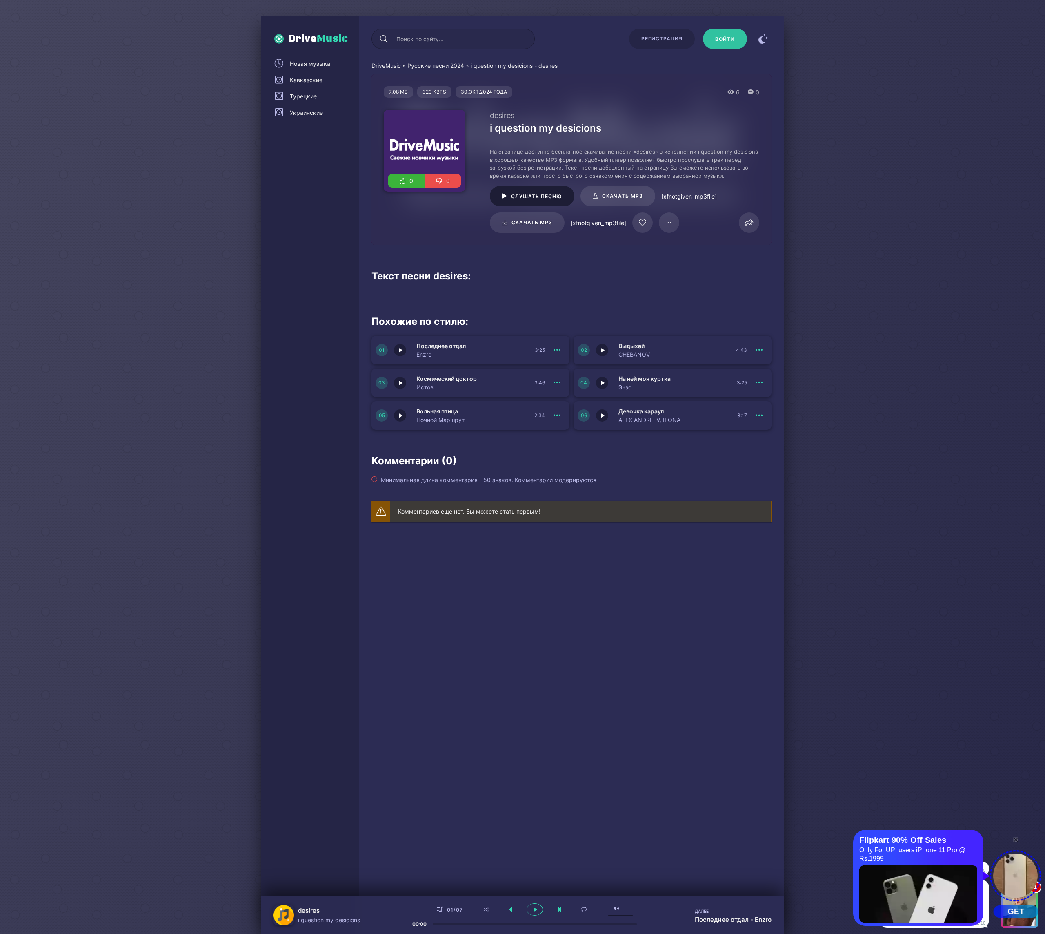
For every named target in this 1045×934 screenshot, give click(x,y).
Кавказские (306, 79)
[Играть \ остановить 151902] (602, 415)
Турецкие (303, 96)
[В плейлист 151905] (557, 383)
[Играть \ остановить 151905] (400, 383)
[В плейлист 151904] (759, 383)
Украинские (306, 112)
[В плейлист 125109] (669, 222)
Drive (318, 39)
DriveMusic (386, 65)
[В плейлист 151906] (759, 350)
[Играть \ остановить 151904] (602, 383)
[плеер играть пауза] (535, 909)
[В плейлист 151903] (557, 415)
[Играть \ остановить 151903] (400, 415)
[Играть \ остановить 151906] (602, 350)
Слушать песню (536, 196)
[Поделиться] (749, 222)
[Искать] (383, 39)
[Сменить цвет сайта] (763, 39)
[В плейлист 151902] (759, 415)
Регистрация (662, 39)
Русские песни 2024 (435, 65)
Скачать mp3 (622, 196)
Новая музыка (310, 63)
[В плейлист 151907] (557, 350)
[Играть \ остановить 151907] (400, 350)
